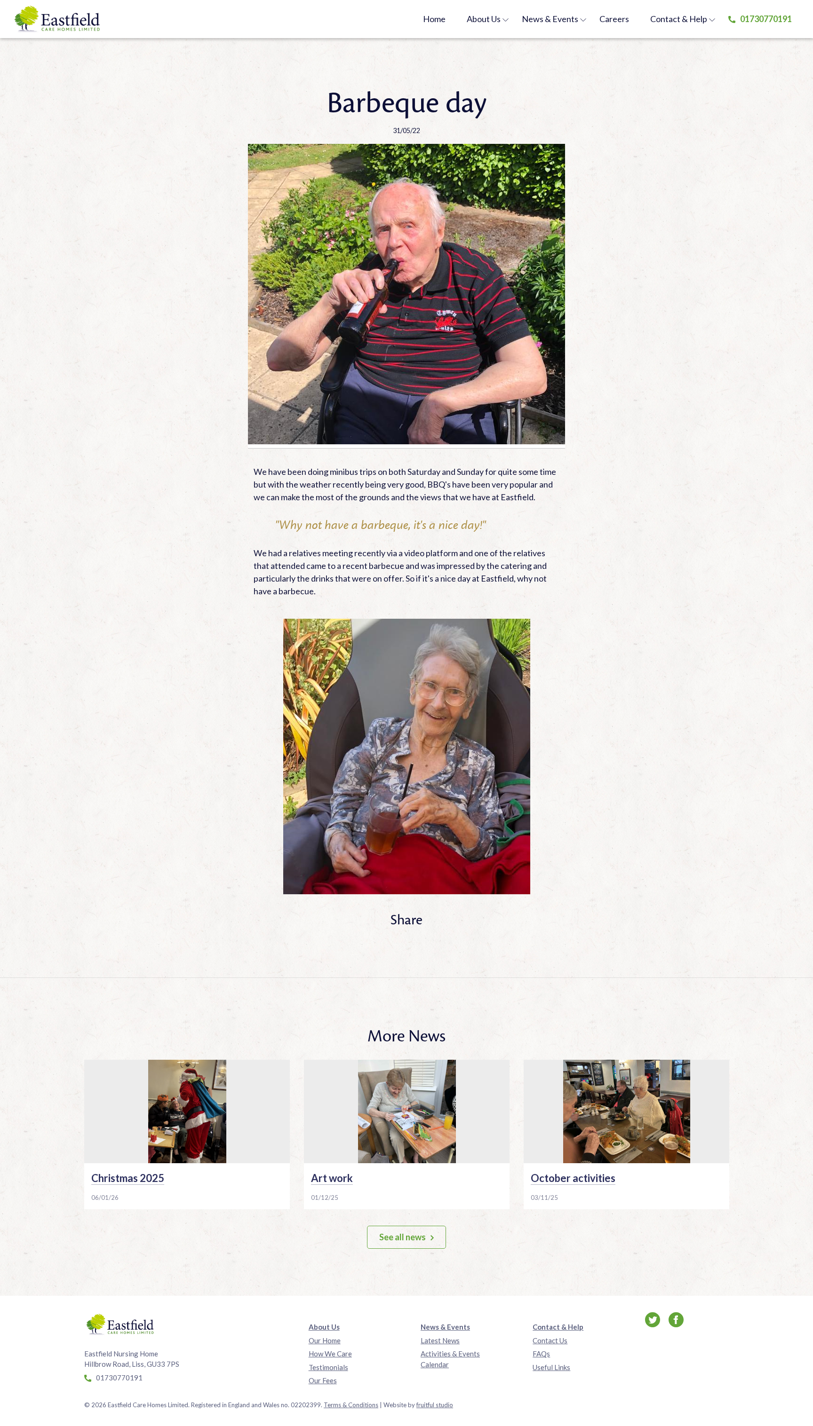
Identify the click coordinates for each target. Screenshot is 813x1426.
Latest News (440, 1340)
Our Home (325, 1340)
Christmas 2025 (127, 1178)
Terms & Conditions (351, 1405)
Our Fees (323, 1380)
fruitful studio (434, 1405)
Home (434, 19)
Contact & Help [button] (678, 19)
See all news (402, 1237)
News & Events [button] (550, 19)
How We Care (330, 1353)
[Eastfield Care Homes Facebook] (676, 1319)
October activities (573, 1178)
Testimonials (328, 1367)
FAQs (541, 1353)
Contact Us (550, 1340)
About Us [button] (484, 19)
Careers (614, 19)
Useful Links (551, 1367)
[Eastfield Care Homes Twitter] (653, 1319)
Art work (332, 1178)
